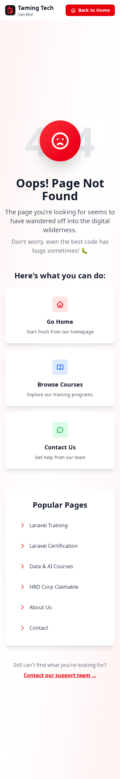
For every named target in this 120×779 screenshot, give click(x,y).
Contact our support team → (60, 675)
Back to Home (94, 10)
